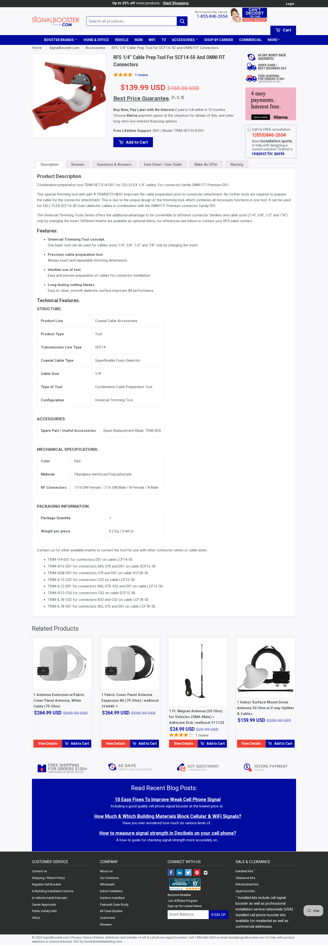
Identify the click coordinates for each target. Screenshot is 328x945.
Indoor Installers (111, 891)
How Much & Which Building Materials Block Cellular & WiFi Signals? (167, 816)
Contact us (39, 871)
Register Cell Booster (46, 884)
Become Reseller (179, 895)
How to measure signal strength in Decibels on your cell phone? (167, 833)
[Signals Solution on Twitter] (188, 873)
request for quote (268, 153)
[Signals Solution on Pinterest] (197, 873)
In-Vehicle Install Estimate (49, 898)
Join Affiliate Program (183, 900)
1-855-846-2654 (212, 16)
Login (290, 4)
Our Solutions (109, 878)
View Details (48, 743)
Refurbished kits (247, 884)
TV (163, 40)
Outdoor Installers (112, 898)
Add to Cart (79, 743)
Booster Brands (59, 40)
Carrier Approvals (44, 904)
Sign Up (218, 915)
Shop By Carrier (218, 40)
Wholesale (107, 884)
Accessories (183, 40)
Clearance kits (245, 878)
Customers (107, 918)
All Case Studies (111, 911)
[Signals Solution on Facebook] (171, 873)
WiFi (152, 40)
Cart (286, 30)
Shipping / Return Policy (48, 878)
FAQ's (36, 918)
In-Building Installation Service (52, 891)
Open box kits (245, 891)
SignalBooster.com (56, 937)
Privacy (76, 937)
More (272, 40)
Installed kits (244, 871)
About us (106, 871)
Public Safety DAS (44, 911)
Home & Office (96, 40)
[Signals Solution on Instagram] (205, 873)
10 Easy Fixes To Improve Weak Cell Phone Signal (168, 799)
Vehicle (121, 40)
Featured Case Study (114, 904)
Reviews (105, 924)
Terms (87, 937)
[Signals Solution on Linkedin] (179, 873)
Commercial (250, 40)
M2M (138, 40)
